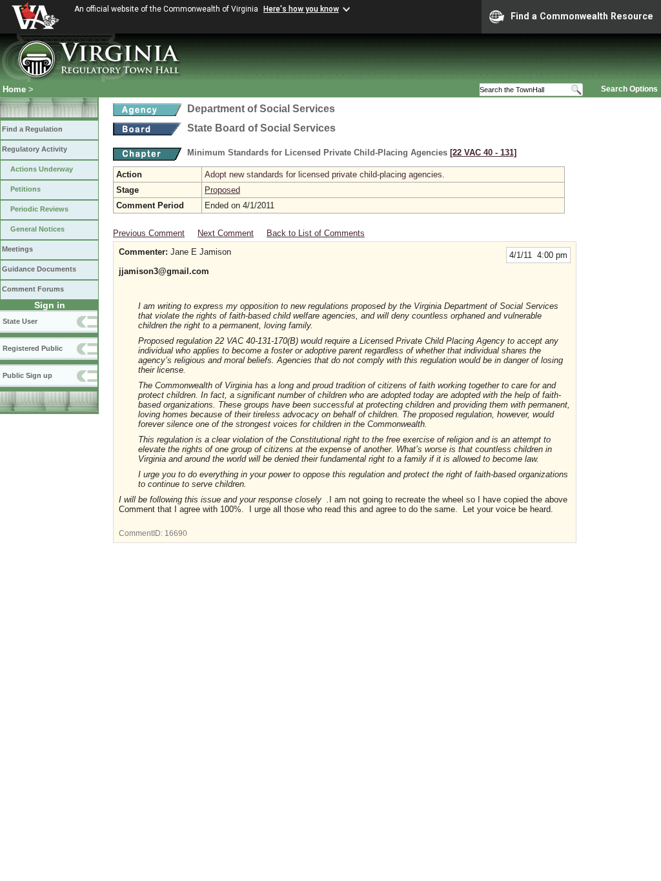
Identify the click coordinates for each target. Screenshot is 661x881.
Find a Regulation (32, 129)
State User (20, 321)
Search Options (629, 89)
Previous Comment (149, 233)
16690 (176, 533)
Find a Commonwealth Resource (582, 16)
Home (14, 89)
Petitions (25, 189)
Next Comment (226, 233)
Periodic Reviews (39, 209)
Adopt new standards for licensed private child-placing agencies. (325, 174)
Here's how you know (301, 9)
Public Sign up (27, 375)
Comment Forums (33, 289)
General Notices (37, 229)
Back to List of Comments (316, 233)
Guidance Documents (39, 269)
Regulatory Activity (34, 149)
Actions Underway (41, 169)
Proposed (222, 190)
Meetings (17, 249)
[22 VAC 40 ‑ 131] (483, 152)
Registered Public (33, 348)
